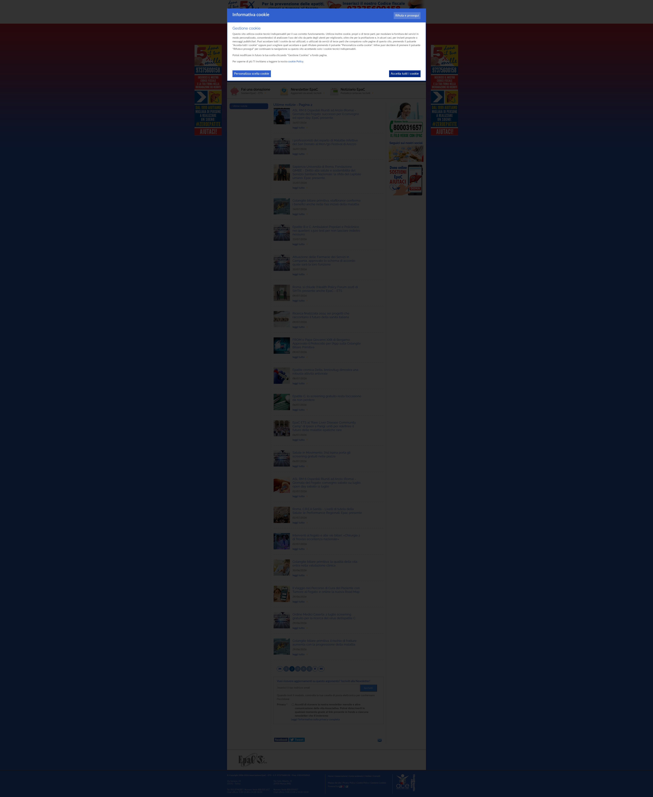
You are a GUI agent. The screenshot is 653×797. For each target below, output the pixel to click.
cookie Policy (295, 61)
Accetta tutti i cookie (405, 73)
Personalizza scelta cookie (251, 73)
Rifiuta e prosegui (407, 15)
